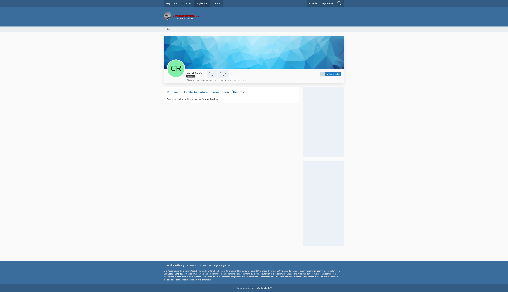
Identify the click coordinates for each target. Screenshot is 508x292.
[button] (322, 74)
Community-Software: (254, 288)
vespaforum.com (313, 270)
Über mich (239, 92)
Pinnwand (174, 92)
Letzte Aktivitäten (197, 92)
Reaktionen (220, 92)
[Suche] (339, 3)
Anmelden (313, 3)
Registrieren (327, 3)
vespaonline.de (175, 273)
